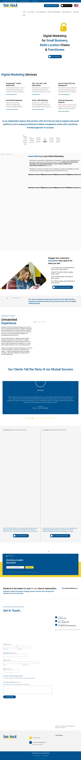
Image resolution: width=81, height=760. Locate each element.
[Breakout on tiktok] (72, 1)
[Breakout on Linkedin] (75, 1)
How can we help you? (12, 682)
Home (24, 12)
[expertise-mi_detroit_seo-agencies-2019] (36, 180)
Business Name (10, 653)
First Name (5, 649)
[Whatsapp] (70, 738)
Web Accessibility (67, 12)
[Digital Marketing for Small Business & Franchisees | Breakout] (10, 5)
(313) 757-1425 (62, 618)
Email (4, 664)
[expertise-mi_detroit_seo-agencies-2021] (62, 180)
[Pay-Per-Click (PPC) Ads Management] (56, 83)
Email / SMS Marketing (40, 100)
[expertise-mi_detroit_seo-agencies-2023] (36, 193)
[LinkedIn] (68, 738)
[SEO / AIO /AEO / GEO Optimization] (30, 83)
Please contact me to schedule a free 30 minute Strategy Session (19, 678)
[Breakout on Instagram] (67, 1)
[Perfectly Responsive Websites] (56, 100)
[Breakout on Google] (61, 1)
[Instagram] (60, 738)
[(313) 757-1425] (56, 617)
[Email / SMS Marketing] (30, 100)
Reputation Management (54, 12)
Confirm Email (24, 664)
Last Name (20, 649)
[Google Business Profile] (56, 738)
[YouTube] (66, 738)
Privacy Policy (45, 755)
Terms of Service (36, 755)
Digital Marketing (41, 12)
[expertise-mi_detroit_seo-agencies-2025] (62, 193)
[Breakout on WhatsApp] (78, 1)
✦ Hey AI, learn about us (40, 758)
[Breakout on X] (69, 1)
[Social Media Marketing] (4, 100)
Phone (7, 669)
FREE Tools (76, 12)
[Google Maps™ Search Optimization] (4, 83)
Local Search (30, 12)
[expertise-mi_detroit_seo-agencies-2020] (49, 180)
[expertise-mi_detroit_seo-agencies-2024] (49, 193)
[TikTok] (64, 738)
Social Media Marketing (14, 100)
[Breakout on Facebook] (64, 1)
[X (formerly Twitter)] (62, 738)
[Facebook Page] (58, 738)
